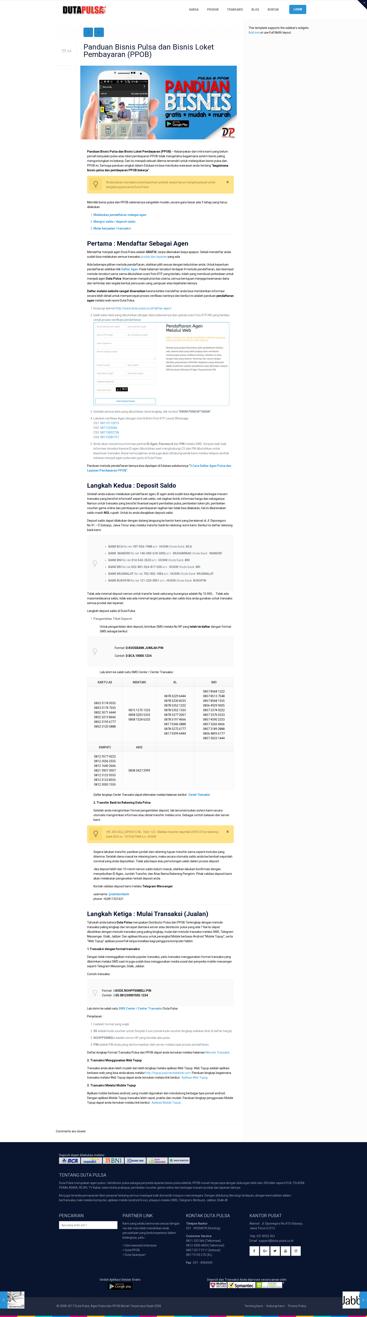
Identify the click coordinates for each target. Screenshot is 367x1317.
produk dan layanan (154, 256)
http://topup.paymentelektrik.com (168, 1073)
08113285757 (109, 437)
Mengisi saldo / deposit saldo (114, 221)
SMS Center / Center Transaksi (140, 1008)
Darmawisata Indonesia (141, 1245)
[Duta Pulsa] (84, 9)
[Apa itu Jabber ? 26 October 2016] (355, 1300)
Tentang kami (253, 1306)
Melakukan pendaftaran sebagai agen (119, 215)
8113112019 (110, 423)
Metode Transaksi (218, 1052)
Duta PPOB (132, 1250)
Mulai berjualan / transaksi (112, 228)
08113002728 (109, 432)
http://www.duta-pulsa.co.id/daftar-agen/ (144, 308)
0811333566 (108, 427)
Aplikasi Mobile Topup (166, 1102)
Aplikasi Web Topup (195, 1077)
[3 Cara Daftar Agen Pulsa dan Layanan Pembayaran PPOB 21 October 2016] (12, 1300)
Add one (254, 32)
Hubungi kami (275, 1306)
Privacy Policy (297, 1306)
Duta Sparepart (135, 1254)
